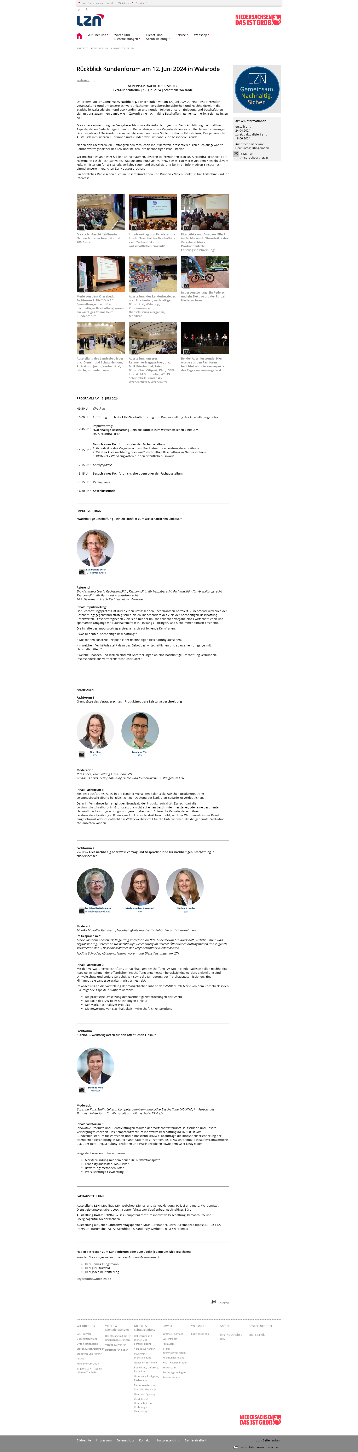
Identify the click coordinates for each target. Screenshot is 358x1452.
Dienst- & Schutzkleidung (144, 1328)
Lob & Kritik (257, 1335)
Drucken (223, 1303)
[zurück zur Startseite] (90, 20)
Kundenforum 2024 (123, 48)
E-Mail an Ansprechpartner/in (254, 155)
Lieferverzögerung (144, 1394)
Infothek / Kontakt (173, 1333)
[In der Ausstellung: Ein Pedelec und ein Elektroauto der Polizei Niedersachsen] (205, 272)
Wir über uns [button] (97, 35)
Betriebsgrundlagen (116, 1349)
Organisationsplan (87, 1343)
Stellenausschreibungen (90, 1348)
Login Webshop (200, 1333)
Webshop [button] (200, 35)
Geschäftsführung (87, 1338)
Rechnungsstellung (173, 1357)
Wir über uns (100, 48)
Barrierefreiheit (195, 1440)
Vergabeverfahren (115, 1344)
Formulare (169, 1343)
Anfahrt (225, 1326)
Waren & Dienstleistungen (117, 1328)
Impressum (169, 1367)
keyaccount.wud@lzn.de (94, 1279)
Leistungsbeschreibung (93, 807)
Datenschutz (125, 1440)
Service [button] (181, 35)
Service (168, 1326)
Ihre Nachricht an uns (232, 1336)
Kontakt (144, 1440)
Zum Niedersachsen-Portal (97, 3)
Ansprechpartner (260, 1326)
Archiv (80, 1358)
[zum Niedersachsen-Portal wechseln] (258, 24)
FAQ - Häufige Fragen (175, 1362)
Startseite (82, 48)
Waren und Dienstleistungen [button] (126, 37)
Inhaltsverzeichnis (167, 1440)
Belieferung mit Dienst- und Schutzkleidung (143, 1339)
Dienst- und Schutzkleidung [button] (157, 37)
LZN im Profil (84, 1333)
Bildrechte (84, 1440)
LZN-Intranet (170, 1338)
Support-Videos (171, 1377)
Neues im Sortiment (145, 1362)
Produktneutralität (159, 803)
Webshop (197, 1326)
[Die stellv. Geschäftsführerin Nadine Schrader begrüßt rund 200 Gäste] (101, 212)
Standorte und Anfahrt (89, 1353)
